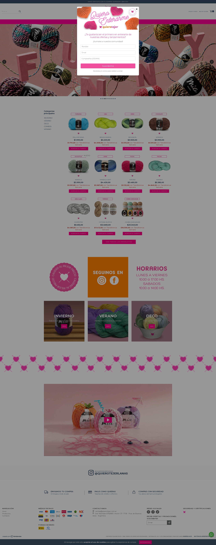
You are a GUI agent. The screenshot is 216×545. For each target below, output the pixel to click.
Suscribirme (108, 66)
